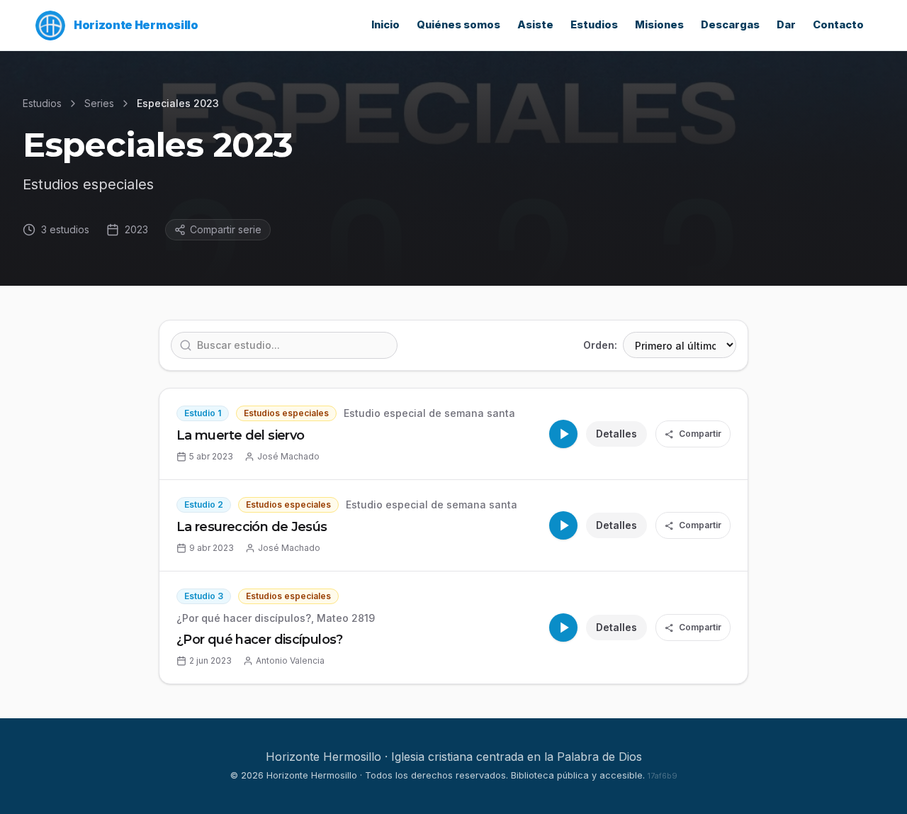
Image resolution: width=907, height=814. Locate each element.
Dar (786, 24)
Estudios (594, 24)
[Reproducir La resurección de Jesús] (563, 525)
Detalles (616, 434)
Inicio (385, 24)
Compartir (693, 434)
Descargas (730, 24)
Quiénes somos (458, 24)
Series (99, 103)
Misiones (659, 24)
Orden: (600, 345)
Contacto (838, 24)
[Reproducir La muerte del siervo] (563, 434)
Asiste (535, 24)
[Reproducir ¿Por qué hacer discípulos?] (563, 627)
